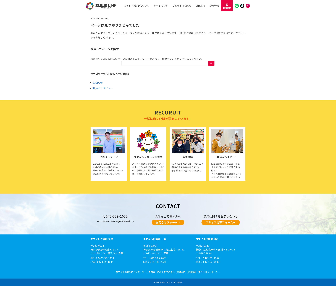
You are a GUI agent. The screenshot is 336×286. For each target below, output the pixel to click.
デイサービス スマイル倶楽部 (171, 282)
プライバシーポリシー (209, 272)
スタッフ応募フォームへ (221, 222)
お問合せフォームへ (168, 222)
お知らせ (98, 82)
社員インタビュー (103, 88)
